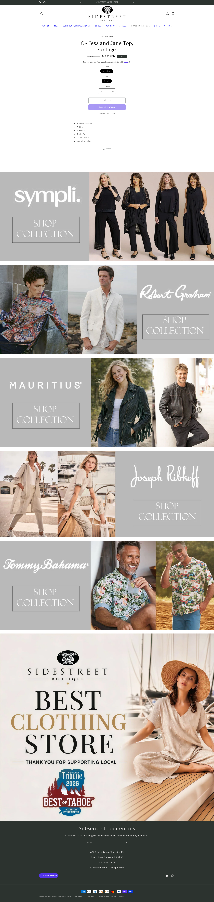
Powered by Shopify (65, 896)
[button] (41, 13)
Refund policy (78, 896)
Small (108, 81)
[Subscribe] (126, 842)
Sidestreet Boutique (51, 896)
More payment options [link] (107, 113)
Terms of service (103, 896)
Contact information (117, 896)
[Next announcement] (133, 2)
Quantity (107, 86)
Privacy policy (90, 896)
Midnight (108, 71)
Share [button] (108, 149)
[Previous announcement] (80, 2)
